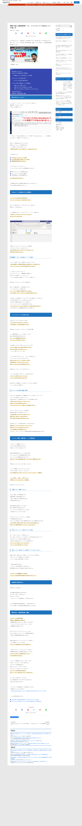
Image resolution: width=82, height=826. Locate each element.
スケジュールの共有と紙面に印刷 (20, 80)
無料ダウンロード (46, 2)
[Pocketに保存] (40, 33)
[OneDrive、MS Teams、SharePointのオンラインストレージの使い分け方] (26, 740)
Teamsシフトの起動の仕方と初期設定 (20, 73)
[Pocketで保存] (40, 710)
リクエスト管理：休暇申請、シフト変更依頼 (21, 83)
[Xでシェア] (16, 710)
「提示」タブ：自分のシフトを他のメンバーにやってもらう (25, 88)
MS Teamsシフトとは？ (17, 71)
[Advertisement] (41, 14)
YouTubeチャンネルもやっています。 (62, 102)
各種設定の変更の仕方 (16, 91)
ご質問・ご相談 (66, 2)
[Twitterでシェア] (16, 33)
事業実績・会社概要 (56, 2)
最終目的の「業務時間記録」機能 (19, 93)
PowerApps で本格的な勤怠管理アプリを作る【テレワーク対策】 (25, 699)
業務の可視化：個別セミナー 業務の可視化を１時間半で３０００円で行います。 (41, 4)
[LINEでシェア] (46, 33)
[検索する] (71, 26)
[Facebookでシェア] (22, 33)
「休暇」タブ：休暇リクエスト (20, 85)
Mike (18, 30)
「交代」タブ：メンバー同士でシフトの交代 (22, 87)
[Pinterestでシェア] (28, 33)
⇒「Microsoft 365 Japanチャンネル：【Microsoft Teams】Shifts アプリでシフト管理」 (28, 690)
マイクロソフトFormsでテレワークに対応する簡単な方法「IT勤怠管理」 (27, 701)
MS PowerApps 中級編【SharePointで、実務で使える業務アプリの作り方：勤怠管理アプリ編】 (64, 47)
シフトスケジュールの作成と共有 (19, 78)
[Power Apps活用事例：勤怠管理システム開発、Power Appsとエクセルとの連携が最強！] (29, 754)
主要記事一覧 (38, 2)
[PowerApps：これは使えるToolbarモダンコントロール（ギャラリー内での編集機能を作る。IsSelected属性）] (31, 758)
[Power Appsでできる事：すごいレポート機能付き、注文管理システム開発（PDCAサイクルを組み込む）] (31, 751)
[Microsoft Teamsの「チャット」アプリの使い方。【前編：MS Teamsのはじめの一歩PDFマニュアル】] (31, 735)
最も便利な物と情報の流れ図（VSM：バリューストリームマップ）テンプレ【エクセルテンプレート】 (64, 69)
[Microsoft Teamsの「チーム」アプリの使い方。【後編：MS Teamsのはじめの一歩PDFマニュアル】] (29, 743)
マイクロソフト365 (14, 717)
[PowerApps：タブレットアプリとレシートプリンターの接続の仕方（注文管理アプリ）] (28, 761)
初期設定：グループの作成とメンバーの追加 (22, 75)
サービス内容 (30, 2)
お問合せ (76, 2)
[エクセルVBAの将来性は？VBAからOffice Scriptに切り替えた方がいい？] (25, 737)
